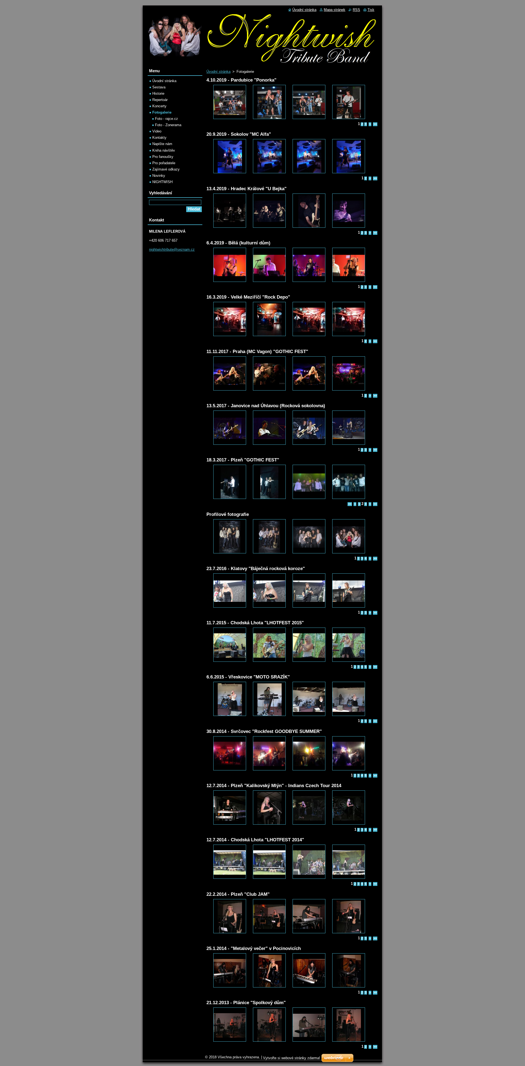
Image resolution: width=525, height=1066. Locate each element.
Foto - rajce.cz (166, 119)
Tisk (371, 10)
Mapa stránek (334, 10)
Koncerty (159, 106)
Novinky (158, 176)
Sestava (158, 87)
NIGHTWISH (162, 182)
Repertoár (160, 100)
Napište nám (162, 144)
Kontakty (159, 137)
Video (156, 131)
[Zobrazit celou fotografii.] (229, 102)
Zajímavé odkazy (166, 169)
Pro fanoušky (162, 157)
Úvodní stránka (218, 72)
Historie (158, 93)
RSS (356, 10)
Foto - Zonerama (168, 125)
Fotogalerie (161, 112)
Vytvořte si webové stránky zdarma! (291, 1058)
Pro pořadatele (163, 163)
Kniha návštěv (163, 150)
